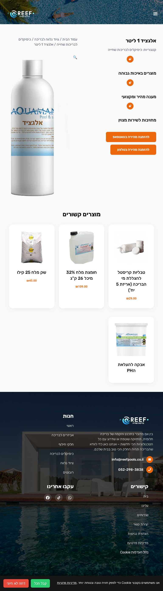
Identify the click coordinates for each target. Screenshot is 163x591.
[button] (155, 13)
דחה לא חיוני (16, 583)
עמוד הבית (69, 39)
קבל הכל (40, 583)
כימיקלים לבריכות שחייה (125, 50)
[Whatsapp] (70, 498)
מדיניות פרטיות (67, 582)
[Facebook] (48, 498)
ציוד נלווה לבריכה (46, 39)
